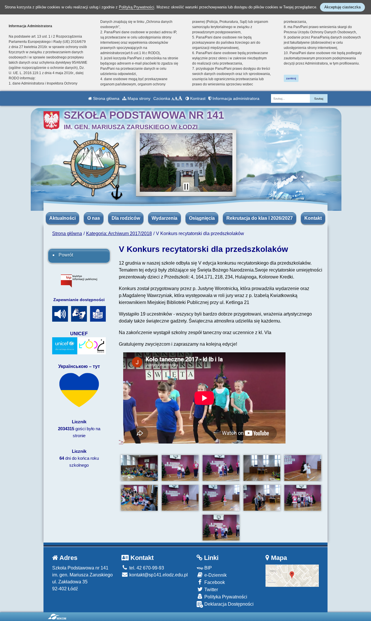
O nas (93, 218)
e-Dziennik (215, 575)
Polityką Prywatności (136, 7)
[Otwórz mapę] (292, 575)
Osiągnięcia (202, 218)
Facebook (214, 582)
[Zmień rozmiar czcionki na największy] (180, 98)
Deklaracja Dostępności (228, 604)
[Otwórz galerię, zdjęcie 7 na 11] (180, 498)
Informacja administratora (235, 98)
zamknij (291, 78)
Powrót (66, 254)
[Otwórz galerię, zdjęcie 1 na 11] (139, 468)
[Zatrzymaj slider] (186, 187)
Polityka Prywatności (225, 596)
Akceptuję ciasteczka (342, 7)
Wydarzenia (164, 218)
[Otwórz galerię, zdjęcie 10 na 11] (302, 498)
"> (121, 441)
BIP (207, 567)
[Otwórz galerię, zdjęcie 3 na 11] (221, 468)
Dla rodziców (126, 218)
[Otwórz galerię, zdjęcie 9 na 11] (261, 498)
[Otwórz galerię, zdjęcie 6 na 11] (139, 498)
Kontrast (197, 98)
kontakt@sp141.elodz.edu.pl (158, 574)
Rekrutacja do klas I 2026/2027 (259, 218)
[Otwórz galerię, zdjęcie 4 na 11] (261, 468)
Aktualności (62, 218)
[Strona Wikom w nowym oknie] (57, 617)
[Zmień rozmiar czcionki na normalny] (172, 98)
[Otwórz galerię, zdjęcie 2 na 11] (180, 468)
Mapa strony (138, 98)
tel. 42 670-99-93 (146, 567)
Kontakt (313, 218)
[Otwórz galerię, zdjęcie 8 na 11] (221, 498)
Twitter (210, 589)
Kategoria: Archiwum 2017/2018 (119, 233)
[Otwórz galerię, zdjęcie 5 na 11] (302, 468)
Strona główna (105, 98)
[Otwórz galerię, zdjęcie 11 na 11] (221, 528)
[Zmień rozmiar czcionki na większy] (176, 98)
